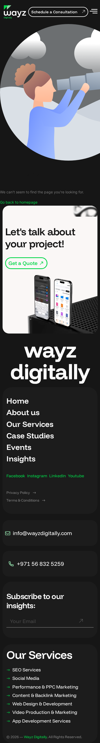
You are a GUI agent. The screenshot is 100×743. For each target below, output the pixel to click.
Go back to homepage (18, 202)
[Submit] (80, 623)
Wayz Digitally (35, 737)
